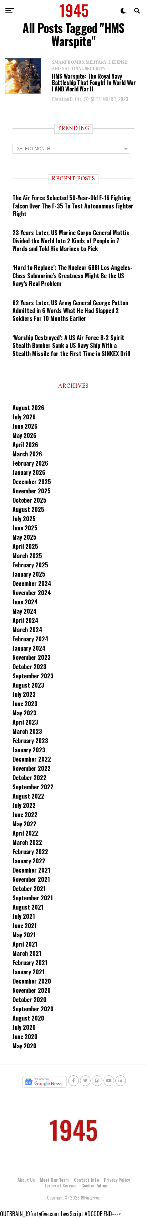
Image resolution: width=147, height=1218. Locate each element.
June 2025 (24, 528)
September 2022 (33, 787)
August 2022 (28, 796)
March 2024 (27, 629)
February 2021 (29, 962)
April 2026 (25, 444)
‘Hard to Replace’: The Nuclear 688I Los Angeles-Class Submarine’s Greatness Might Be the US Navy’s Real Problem (72, 275)
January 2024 (29, 648)
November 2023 (31, 657)
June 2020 (24, 1036)
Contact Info (86, 1180)
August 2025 (28, 509)
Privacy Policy (117, 1180)
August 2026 (28, 407)
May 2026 (24, 435)
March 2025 (27, 555)
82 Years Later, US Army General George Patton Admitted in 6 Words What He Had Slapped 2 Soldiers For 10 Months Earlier (70, 310)
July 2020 (24, 1027)
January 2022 (28, 861)
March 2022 (27, 842)
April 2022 (25, 833)
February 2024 (30, 639)
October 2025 (29, 500)
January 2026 (28, 472)
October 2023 (29, 666)
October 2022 (29, 777)
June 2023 (24, 703)
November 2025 (31, 491)
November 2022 (31, 768)
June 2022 (24, 814)
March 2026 (27, 454)
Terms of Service (60, 1185)
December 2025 (31, 481)
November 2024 (31, 592)
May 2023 (24, 713)
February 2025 (30, 565)
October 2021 (29, 888)
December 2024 (31, 583)
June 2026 (24, 426)
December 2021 (31, 870)
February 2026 (30, 463)
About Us (26, 1180)
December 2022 (31, 759)
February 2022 (30, 851)
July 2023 (24, 694)
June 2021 (24, 925)
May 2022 (24, 824)
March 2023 (27, 731)
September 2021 (32, 898)
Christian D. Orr (66, 98)
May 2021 (24, 935)
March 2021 (26, 953)
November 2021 (31, 879)
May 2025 (24, 537)
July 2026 (24, 417)
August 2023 (28, 685)
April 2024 (25, 620)
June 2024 (25, 602)
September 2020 (33, 1009)
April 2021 (24, 944)
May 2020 (24, 1046)
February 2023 (30, 740)
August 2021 (28, 907)
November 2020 (31, 990)
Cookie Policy (94, 1185)
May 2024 (24, 611)
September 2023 (33, 676)
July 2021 (23, 916)
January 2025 (28, 574)
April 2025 (25, 546)
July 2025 (24, 518)
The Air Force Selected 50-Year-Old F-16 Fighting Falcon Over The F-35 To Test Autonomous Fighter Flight (72, 206)
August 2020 (28, 1018)
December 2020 (31, 981)
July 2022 (24, 805)
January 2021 (28, 972)
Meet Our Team (54, 1180)
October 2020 (29, 999)
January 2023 (28, 750)
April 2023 (25, 722)
